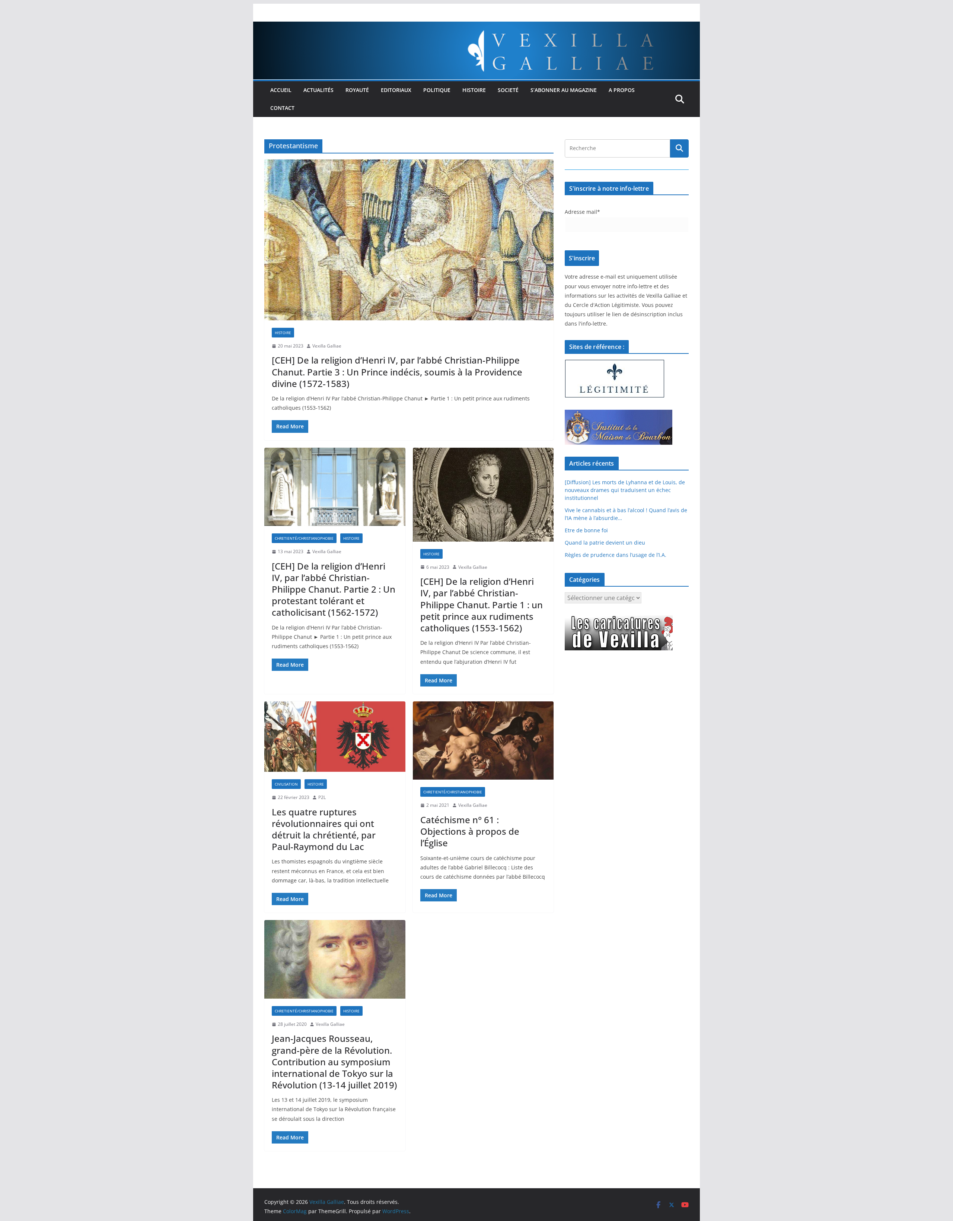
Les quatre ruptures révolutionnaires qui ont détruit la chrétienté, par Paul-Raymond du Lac (324, 829)
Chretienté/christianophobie (304, 538)
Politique (436, 89)
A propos (622, 89)
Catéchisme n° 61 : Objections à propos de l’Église (469, 831)
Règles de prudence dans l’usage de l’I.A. (615, 554)
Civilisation (286, 784)
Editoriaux (396, 89)
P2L (322, 797)
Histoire (474, 89)
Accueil (280, 89)
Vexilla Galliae (326, 346)
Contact (282, 107)
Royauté (357, 89)
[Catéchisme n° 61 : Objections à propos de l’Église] (483, 740)
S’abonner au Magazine (563, 89)
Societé (508, 89)
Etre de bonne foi (586, 530)
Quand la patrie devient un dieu (605, 542)
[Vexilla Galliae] (476, 27)
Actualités (318, 89)
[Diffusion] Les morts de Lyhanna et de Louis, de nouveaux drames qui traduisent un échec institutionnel (625, 490)
